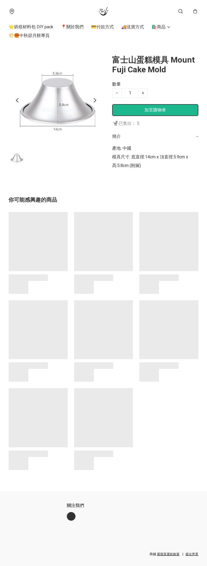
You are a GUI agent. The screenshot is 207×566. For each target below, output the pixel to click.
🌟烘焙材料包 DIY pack (31, 26)
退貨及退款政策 (168, 554)
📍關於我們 (72, 26)
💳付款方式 (102, 26)
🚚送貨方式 (132, 26)
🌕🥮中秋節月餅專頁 (29, 35)
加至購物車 (155, 109)
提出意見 (191, 554)
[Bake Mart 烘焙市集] (103, 11)
